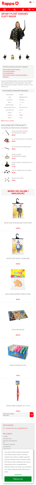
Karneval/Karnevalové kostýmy (11, 69)
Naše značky (7, 449)
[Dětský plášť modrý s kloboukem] (18, 244)
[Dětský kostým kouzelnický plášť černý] (18, 209)
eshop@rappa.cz (22, 428)
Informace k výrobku (8, 121)
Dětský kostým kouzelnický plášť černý (18, 223)
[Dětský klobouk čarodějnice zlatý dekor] (7, 164)
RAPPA (21, 115)
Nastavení (18, 475)
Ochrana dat (7, 446)
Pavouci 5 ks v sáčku (18, 178)
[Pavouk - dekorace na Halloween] (7, 172)
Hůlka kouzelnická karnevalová (21, 146)
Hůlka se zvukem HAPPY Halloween (22, 139)
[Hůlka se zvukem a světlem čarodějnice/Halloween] (7, 132)
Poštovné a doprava (9, 444)
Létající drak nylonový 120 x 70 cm (18, 406)
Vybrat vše (25, 128)
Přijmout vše (18, 479)
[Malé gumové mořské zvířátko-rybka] (18, 280)
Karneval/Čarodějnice (9, 71)
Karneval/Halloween (8, 73)
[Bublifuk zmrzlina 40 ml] (18, 351)
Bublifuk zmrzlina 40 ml (18, 365)
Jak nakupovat (7, 438)
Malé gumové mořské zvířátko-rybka (18, 294)
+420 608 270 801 (10, 428)
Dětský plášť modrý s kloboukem (17, 258)
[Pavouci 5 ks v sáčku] (7, 179)
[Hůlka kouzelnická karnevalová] (7, 148)
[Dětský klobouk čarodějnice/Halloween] (7, 156)
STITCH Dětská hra (18, 329)
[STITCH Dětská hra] (18, 315)
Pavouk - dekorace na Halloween (21, 170)
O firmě (5, 436)
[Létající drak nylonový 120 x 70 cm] (18, 391)
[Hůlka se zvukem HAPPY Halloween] (7, 140)
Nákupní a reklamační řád (10, 441)
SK (33, 2)
